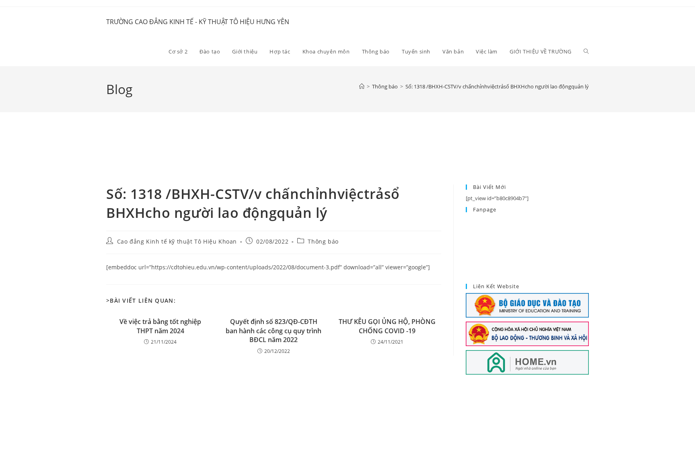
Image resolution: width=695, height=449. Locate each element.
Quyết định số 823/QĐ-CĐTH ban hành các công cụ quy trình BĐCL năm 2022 (273, 330)
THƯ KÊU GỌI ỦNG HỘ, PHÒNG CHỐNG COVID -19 (387, 326)
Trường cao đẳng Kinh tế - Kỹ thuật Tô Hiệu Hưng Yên (197, 21)
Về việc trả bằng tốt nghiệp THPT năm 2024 (160, 326)
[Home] (361, 86)
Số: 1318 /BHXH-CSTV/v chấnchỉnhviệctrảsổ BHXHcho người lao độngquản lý (497, 86)
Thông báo (323, 241)
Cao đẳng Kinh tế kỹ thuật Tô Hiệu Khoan (177, 241)
